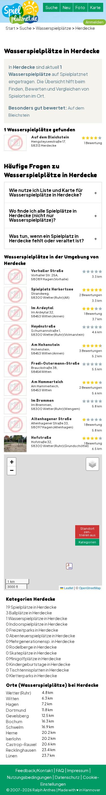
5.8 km (97, 406)
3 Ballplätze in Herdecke (29, 612)
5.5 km (97, 369)
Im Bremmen (42, 400)
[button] (69, 566)
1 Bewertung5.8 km (93, 427)
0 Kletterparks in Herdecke (31, 675)
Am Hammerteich (47, 381)
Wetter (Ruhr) (18, 692)
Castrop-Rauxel (21, 744)
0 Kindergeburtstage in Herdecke (38, 664)
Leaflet (68, 588)
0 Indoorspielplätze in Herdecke (37, 624)
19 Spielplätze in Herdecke (31, 607)
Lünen (11, 755)
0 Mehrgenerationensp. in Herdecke (40, 641)
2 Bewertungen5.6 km (90, 390)
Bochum (14, 721)
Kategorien (87, 542)
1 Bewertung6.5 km (93, 445)
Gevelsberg (17, 715)
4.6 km (97, 332)
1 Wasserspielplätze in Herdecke (36, 618)
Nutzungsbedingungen (29, 777)
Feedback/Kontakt (34, 770)
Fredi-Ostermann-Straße (55, 363)
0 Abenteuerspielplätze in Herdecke (40, 635)
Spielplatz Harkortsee (52, 289)
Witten (12, 698)
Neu (66, 7)
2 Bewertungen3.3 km (90, 297)
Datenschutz (67, 777)
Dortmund (16, 710)
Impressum (77, 770)
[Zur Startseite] (20, 12)
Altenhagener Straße (51, 418)
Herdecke (85, 28)
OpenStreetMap (90, 588)
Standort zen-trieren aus (87, 531)
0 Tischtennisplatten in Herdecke (37, 669)
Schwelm (14, 727)
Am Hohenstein (45, 344)
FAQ (60, 770)
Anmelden (94, 22)
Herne (12, 732)
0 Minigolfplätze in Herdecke (33, 658)
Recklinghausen (21, 750)
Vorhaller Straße (47, 270)
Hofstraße (41, 437)
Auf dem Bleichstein (50, 137)
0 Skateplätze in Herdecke (31, 652)
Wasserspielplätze (53, 28)
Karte (95, 7)
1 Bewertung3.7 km (93, 316)
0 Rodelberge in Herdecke (31, 646)
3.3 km (97, 276)
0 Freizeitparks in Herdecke (32, 629)
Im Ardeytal (42, 307)
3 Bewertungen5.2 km (90, 353)
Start (10, 28)
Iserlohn (13, 738)
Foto (80, 7)
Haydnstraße (43, 326)
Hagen (12, 704)
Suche (52, 7)
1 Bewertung (93, 143)
